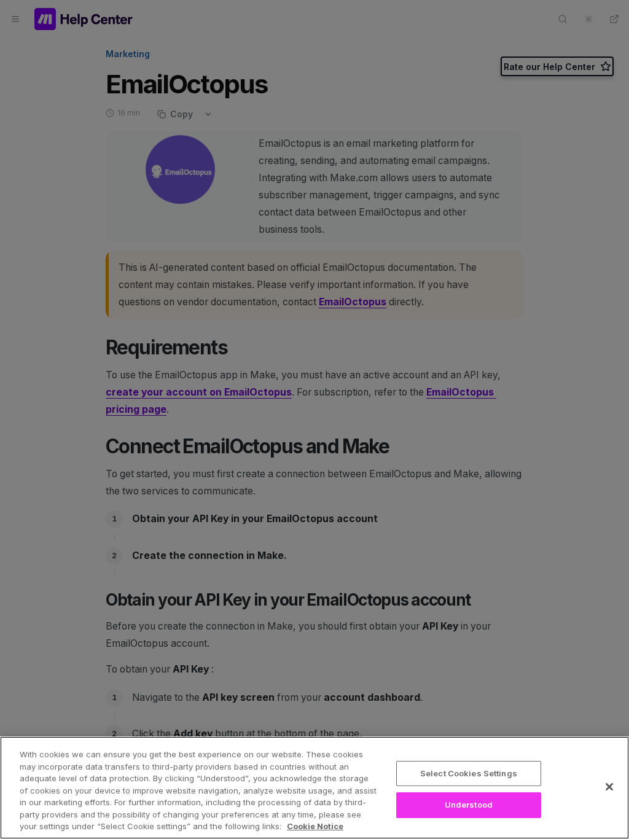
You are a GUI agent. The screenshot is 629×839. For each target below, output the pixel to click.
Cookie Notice (315, 826)
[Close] (609, 786)
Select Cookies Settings (468, 773)
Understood (469, 805)
